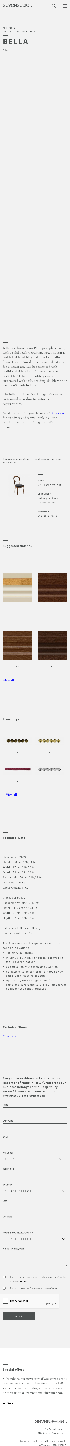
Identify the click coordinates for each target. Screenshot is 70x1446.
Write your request (13, 1248)
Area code (8, 1153)
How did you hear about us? (18, 1232)
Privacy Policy (18, 1281)
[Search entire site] (55, 6)
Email (6, 1137)
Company (7, 1216)
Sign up (8, 1402)
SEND (18, 1316)
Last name (8, 1121)
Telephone (8, 1169)
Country (7, 1185)
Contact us (57, 413)
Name (5, 1105)
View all (8, 680)
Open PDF (10, 1036)
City (5, 1201)
